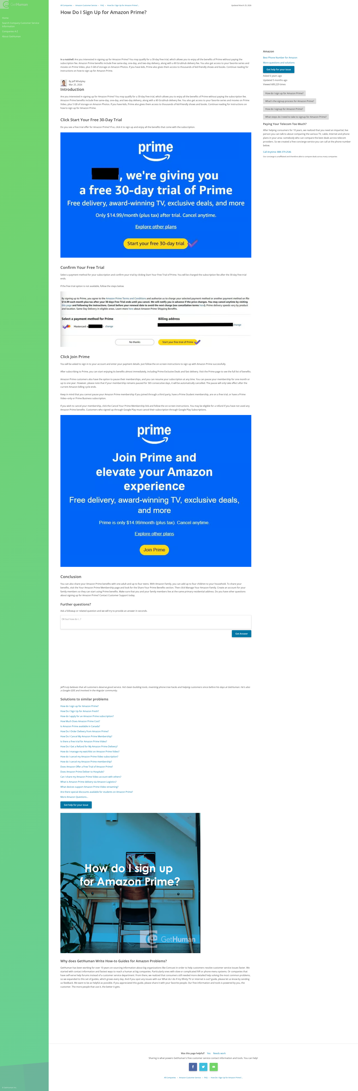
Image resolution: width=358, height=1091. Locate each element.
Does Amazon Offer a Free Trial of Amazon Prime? (86, 766)
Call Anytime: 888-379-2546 (277, 151)
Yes (209, 1053)
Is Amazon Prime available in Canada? (80, 726)
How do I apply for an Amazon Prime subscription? (87, 716)
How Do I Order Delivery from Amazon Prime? (84, 731)
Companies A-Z (10, 31)
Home (5, 17)
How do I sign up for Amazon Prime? (79, 706)
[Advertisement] (144, 35)
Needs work (219, 1053)
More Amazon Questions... (74, 796)
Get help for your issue (76, 804)
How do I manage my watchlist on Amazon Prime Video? (89, 751)
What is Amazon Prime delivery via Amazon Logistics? (88, 781)
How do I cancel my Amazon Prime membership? (86, 761)
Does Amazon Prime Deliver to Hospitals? (82, 771)
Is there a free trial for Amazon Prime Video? (83, 741)
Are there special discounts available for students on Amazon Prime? (96, 791)
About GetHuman (11, 36)
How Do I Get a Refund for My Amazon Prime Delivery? (89, 746)
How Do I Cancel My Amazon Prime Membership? (86, 736)
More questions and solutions (279, 62)
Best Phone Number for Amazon (280, 57)
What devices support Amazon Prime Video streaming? (89, 786)
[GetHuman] (14, 4)
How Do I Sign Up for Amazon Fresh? (79, 711)
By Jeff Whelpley (77, 81)
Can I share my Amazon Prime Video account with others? (90, 776)
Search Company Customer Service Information (20, 24)
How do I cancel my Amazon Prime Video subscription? (89, 756)
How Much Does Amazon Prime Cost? (80, 721)
